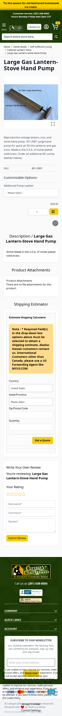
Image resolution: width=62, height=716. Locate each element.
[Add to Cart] (53, 211)
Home (7, 46)
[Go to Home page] (17, 28)
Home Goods (20, 46)
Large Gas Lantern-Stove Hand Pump (26, 53)
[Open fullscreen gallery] (52, 123)
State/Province (18, 394)
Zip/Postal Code (18, 408)
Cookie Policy (33, 682)
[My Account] (46, 26)
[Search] (56, 36)
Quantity (14, 420)
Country (14, 381)
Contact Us (34, 26)
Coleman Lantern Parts (19, 49)
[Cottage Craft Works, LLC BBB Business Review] (31, 592)
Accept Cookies (31, 704)
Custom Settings (31, 710)
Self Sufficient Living (41, 46)
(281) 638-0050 (37, 583)
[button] (31, 102)
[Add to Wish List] (55, 223)
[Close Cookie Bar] (4, 670)
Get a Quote (42, 440)
